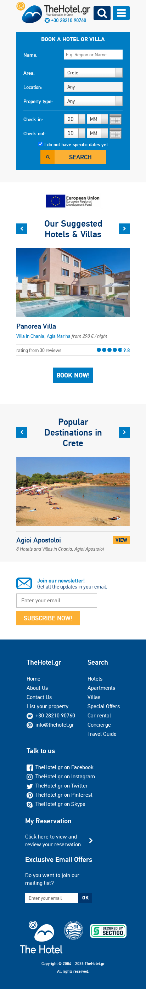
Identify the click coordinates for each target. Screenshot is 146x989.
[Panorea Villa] (73, 282)
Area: (29, 73)
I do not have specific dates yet (76, 144)
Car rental (99, 715)
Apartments (101, 687)
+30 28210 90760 (68, 20)
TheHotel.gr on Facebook (64, 767)
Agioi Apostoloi (60, 543)
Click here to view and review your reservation (53, 840)
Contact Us (39, 697)
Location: (32, 87)
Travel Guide (102, 734)
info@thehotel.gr (54, 724)
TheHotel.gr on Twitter (61, 785)
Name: (30, 55)
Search (80, 157)
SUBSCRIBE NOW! (48, 618)
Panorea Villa (36, 326)
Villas (94, 697)
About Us (37, 687)
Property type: (38, 101)
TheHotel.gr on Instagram (65, 776)
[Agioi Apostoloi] (73, 496)
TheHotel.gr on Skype (60, 804)
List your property (47, 706)
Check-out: (34, 133)
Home (33, 678)
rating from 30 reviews (73, 350)
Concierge (99, 724)
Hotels (95, 678)
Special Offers (104, 706)
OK (85, 897)
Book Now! (73, 375)
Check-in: (33, 119)
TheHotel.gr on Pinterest (63, 794)
